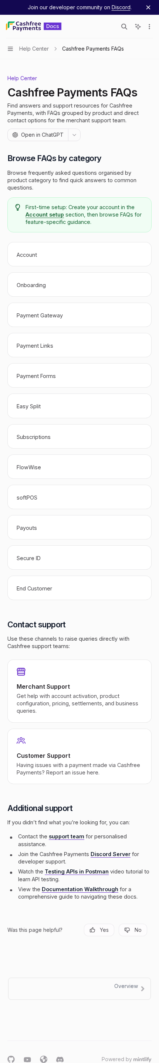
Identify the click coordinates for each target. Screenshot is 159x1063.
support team (66, 836)
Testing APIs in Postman (77, 871)
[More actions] (149, 26)
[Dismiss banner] (148, 7)
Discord (121, 7)
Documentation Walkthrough (80, 889)
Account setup (45, 214)
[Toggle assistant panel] (138, 26)
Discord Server (111, 854)
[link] (79, 254)
